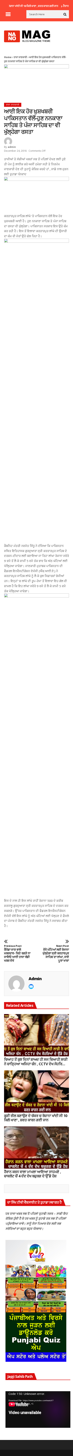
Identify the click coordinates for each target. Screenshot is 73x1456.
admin (12, 147)
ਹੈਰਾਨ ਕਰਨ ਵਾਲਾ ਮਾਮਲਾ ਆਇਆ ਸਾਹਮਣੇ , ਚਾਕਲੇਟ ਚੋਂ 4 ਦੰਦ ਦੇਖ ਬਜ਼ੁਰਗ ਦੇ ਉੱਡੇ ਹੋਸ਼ (32, 1174)
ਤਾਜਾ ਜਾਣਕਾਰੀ (20, 57)
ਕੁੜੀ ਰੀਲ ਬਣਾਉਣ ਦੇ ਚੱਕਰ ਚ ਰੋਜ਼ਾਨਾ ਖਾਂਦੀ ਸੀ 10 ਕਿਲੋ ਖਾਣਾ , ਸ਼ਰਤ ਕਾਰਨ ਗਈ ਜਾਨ (35, 1118)
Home (8, 57)
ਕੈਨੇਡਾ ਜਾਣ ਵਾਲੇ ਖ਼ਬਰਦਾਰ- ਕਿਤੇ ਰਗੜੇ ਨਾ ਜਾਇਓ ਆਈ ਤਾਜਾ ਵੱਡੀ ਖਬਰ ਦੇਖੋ (17, 953)
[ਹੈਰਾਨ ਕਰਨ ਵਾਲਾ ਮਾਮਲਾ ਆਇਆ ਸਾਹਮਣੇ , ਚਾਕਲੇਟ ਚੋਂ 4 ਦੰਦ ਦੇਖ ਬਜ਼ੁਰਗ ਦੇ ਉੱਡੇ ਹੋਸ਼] (36, 1147)
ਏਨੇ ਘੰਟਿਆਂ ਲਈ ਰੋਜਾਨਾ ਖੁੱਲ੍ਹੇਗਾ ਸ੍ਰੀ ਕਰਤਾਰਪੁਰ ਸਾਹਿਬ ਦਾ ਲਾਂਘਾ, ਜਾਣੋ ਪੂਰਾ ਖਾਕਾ (56, 953)
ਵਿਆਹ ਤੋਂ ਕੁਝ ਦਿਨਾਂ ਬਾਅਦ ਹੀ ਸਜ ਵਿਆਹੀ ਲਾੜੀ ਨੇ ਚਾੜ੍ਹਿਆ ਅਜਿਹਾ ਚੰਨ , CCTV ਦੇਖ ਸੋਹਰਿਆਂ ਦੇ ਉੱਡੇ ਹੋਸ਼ (35, 1061)
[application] (37, 1409)
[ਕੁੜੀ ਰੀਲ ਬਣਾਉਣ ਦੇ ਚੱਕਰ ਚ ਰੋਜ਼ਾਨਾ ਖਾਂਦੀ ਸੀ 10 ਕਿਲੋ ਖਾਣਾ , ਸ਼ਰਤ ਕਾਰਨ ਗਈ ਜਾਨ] (36, 1091)
